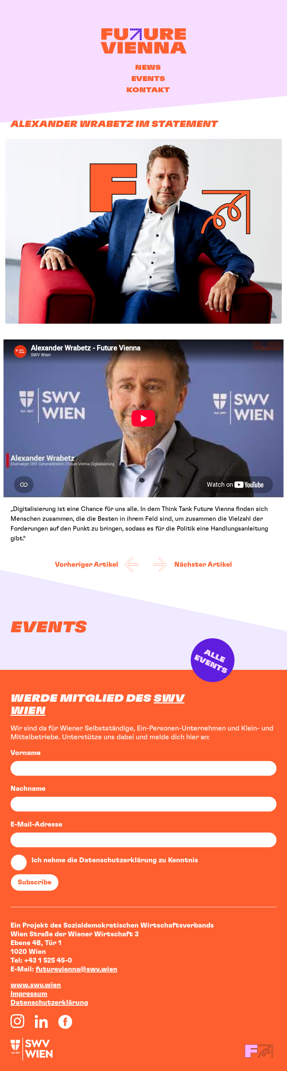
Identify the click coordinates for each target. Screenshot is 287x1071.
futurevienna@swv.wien (76, 969)
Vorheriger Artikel (86, 564)
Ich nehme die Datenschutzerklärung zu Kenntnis (114, 860)
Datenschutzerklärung (49, 1002)
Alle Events (214, 660)
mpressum (30, 993)
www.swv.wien (35, 985)
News (148, 67)
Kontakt (148, 90)
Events (148, 78)
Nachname (28, 788)
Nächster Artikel (203, 564)
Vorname (25, 752)
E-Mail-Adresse (36, 824)
